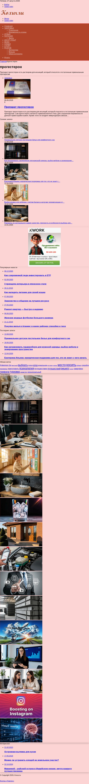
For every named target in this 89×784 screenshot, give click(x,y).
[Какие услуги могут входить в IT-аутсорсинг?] (21, 595)
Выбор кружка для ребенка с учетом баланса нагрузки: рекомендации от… (34, 202)
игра (35, 365)
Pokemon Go (5, 365)
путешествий (54, 368)
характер (23, 372)
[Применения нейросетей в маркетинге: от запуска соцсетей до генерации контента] (21, 742)
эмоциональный (34, 372)
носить (71, 365)
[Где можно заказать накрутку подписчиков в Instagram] (21, 717)
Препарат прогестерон (19, 106)
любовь (55, 365)
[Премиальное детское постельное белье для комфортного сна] (16, 138)
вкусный (15, 365)
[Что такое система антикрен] (21, 570)
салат (71, 369)
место (62, 365)
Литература (13, 50)
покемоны (3, 369)
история (50, 365)
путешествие (40, 368)
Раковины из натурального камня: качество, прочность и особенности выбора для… (38, 223)
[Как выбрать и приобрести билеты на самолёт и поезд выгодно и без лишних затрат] (21, 644)
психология (26, 368)
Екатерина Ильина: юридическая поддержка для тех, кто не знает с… (32, 181)
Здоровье (9, 28)
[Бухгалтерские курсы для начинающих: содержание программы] (21, 693)
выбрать (23, 365)
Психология (13, 30)
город (30, 365)
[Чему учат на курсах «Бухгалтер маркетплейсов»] (21, 668)
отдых (79, 365)
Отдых (7, 34)
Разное (8, 48)
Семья (7, 44)
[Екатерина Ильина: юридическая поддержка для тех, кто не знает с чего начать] (16, 179)
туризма (15, 371)
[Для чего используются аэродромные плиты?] (21, 619)
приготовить (13, 369)
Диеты (11, 38)
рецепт (65, 368)
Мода (6, 42)
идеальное (42, 365)
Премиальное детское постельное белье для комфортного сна (29, 140)
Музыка (12, 52)
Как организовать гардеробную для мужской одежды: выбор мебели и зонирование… (38, 161)
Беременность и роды (17, 32)
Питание (8, 36)
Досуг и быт (10, 40)
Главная (3, 61)
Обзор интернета (15, 54)
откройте (85, 365)
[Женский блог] (12, 15)
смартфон (78, 369)
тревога (4, 371)
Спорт (7, 46)
